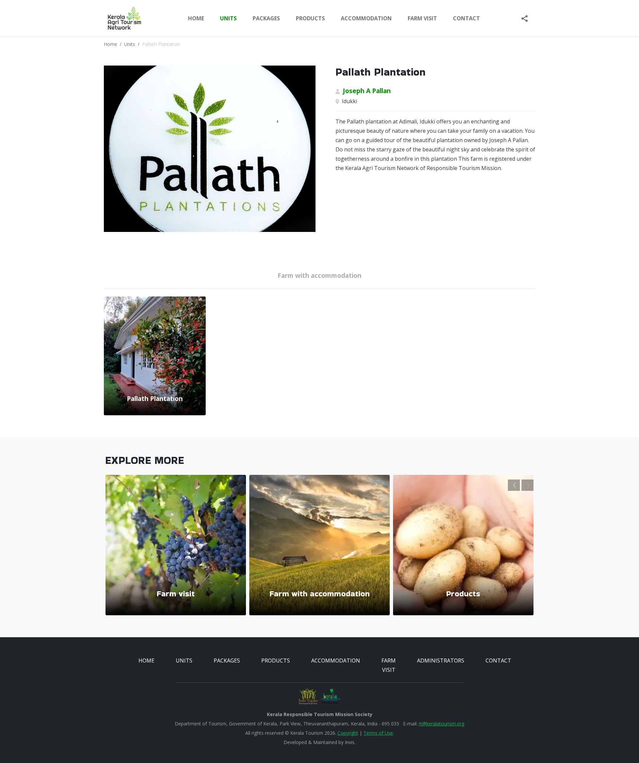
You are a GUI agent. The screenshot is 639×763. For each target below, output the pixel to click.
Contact (466, 18)
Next (527, 485)
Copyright (347, 733)
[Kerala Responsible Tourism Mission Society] (308, 696)
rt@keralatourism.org (441, 723)
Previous (514, 485)
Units (129, 44)
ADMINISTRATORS (440, 660)
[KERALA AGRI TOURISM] (119, 18)
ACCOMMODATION (366, 18)
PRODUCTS (310, 18)
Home (196, 18)
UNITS (228, 18)
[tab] (319, 276)
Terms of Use (378, 733)
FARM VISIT (422, 18)
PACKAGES (266, 18)
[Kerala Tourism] (331, 696)
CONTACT (498, 660)
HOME (146, 660)
